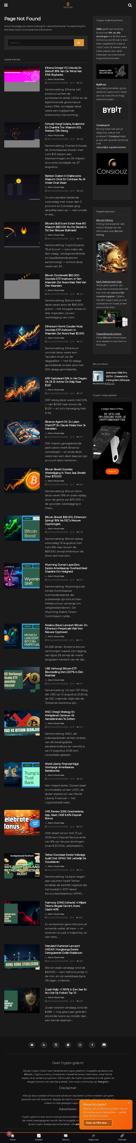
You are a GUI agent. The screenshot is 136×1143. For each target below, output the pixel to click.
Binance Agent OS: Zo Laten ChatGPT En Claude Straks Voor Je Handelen (65, 425)
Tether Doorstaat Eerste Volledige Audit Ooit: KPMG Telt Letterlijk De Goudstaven (65, 858)
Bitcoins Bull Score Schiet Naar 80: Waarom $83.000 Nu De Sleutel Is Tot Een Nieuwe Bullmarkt (65, 227)
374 (80, 640)
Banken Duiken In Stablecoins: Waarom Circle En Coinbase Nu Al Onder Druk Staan (65, 179)
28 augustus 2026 (57, 139)
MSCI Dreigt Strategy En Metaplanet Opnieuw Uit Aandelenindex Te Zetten (60, 715)
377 (81, 341)
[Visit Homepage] (68, 5)
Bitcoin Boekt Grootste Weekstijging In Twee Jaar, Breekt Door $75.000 (65, 473)
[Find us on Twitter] (56, 1045)
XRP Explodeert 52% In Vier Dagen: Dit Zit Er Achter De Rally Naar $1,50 (66, 382)
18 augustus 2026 (57, 640)
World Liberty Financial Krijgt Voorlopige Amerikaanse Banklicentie (62, 767)
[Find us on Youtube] (32, 1045)
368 (81, 139)
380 (81, 484)
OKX (99, 28)
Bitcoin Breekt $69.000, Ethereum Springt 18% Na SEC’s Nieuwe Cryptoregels (65, 521)
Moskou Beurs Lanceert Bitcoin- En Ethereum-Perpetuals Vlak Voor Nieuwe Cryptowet (66, 629)
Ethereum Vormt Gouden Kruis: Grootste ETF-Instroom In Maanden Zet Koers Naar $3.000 (64, 330)
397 (81, 393)
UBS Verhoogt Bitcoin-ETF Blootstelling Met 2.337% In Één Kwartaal (64, 672)
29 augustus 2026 (57, 82)
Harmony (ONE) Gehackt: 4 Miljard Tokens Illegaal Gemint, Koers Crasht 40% (65, 906)
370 (81, 238)
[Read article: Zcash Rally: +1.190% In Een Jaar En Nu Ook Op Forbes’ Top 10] (22, 1000)
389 (81, 961)
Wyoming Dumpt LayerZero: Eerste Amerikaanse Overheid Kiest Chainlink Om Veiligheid (66, 568)
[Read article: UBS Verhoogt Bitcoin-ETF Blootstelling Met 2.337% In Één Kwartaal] (22, 679)
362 (81, 82)
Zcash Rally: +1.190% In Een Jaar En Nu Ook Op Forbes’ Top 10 (66, 991)
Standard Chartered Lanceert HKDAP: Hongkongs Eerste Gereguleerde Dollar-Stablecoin (63, 949)
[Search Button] (130, 5)
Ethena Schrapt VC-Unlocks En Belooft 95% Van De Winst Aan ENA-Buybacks (63, 71)
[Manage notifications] (9, 1134)
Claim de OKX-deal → (98, 1122)
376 (81, 579)
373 (81, 727)
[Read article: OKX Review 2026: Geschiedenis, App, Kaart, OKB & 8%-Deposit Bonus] (22, 822)
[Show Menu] (6, 5)
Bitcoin (107, 337)
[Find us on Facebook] (92, 1045)
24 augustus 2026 (57, 341)
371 (80, 683)
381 (81, 778)
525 (81, 826)
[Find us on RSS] (44, 1045)
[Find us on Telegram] (68, 1045)
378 (81, 532)
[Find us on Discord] (104, 1045)
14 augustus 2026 (57, 917)
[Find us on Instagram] (80, 1045)
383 (80, 917)
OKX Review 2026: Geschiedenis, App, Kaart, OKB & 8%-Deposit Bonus (64, 815)
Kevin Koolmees (56, 79)
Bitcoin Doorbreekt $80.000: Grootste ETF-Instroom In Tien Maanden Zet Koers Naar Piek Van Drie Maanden (65, 280)
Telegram (103, 1081)
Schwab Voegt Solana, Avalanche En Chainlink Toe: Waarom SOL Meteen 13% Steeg (64, 127)
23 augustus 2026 (57, 437)
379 (81, 437)
